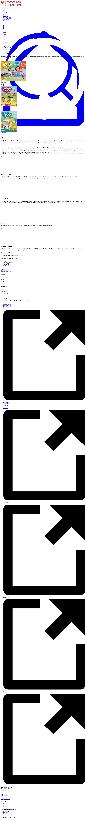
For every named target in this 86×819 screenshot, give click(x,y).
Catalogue (5, 16)
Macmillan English (7, 7)
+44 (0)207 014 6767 (5, 799)
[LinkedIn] (44, 29)
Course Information (7, 47)
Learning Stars (6, 46)
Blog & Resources (7, 18)
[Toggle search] (2, 23)
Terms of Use (6, 812)
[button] (43, 136)
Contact (5, 20)
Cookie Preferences (7, 815)
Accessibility (6, 403)
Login (4, 11)
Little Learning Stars (5, 298)
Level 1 (2, 281)
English (2, 289)
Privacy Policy (6, 811)
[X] (44, 28)
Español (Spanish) (4, 293)
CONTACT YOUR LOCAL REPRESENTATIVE (12, 255)
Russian (2, 296)
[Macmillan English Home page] (11, 5)
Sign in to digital (4, 270)
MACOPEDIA (12, 817)
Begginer (2, 279)
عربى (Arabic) (4, 291)
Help (4, 10)
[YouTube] (44, 25)
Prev (2, 60)
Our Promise (6, 19)
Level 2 (2, 284)
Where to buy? (6, 402)
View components (4, 269)
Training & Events (7, 17)
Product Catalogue (7, 304)
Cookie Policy (6, 813)
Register (5, 12)
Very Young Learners (7, 45)
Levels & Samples (7, 51)
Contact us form (4, 795)
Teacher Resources (7, 306)
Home (4, 14)
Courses (5, 43)
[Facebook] (44, 27)
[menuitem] (44, 14)
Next (2, 138)
